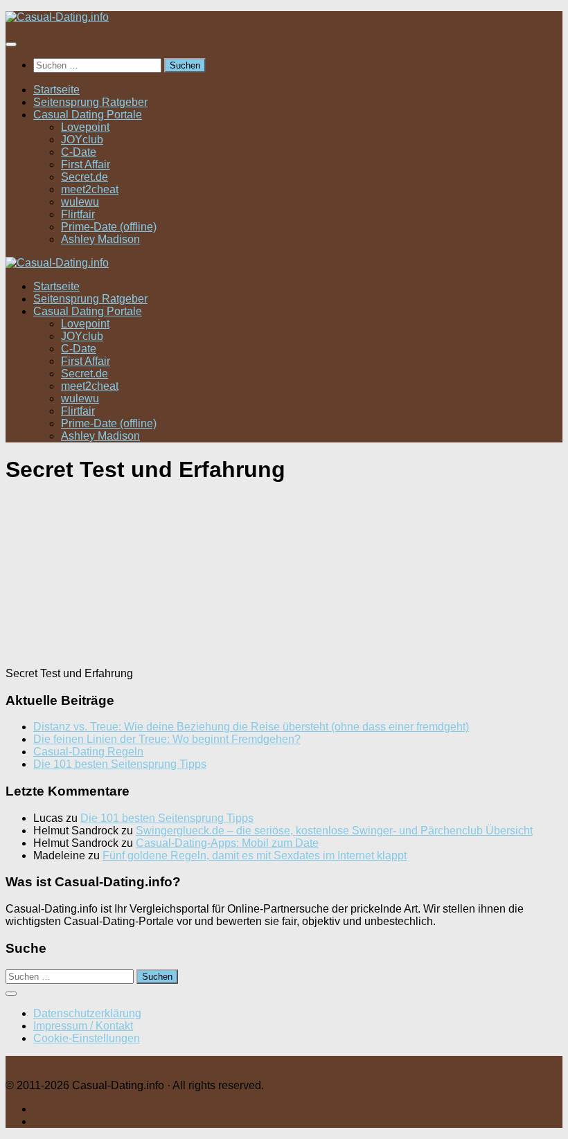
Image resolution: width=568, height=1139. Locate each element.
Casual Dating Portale (87, 114)
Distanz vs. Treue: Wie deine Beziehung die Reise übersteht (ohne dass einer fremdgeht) (251, 727)
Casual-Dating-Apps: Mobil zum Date (227, 843)
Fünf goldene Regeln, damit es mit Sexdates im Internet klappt (255, 855)
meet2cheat (89, 189)
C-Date (78, 152)
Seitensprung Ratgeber (90, 102)
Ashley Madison (100, 239)
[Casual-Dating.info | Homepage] (57, 17)
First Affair (85, 164)
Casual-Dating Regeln (88, 751)
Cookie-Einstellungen (86, 1038)
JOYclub (82, 139)
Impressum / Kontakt (83, 1026)
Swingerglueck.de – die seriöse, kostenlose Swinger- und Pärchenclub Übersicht (334, 830)
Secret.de (84, 177)
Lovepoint (85, 127)
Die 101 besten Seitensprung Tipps (119, 764)
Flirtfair (78, 214)
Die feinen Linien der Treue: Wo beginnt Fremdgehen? (167, 739)
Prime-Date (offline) (109, 227)
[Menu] (11, 44)
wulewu (80, 202)
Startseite (56, 90)
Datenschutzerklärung (87, 1013)
